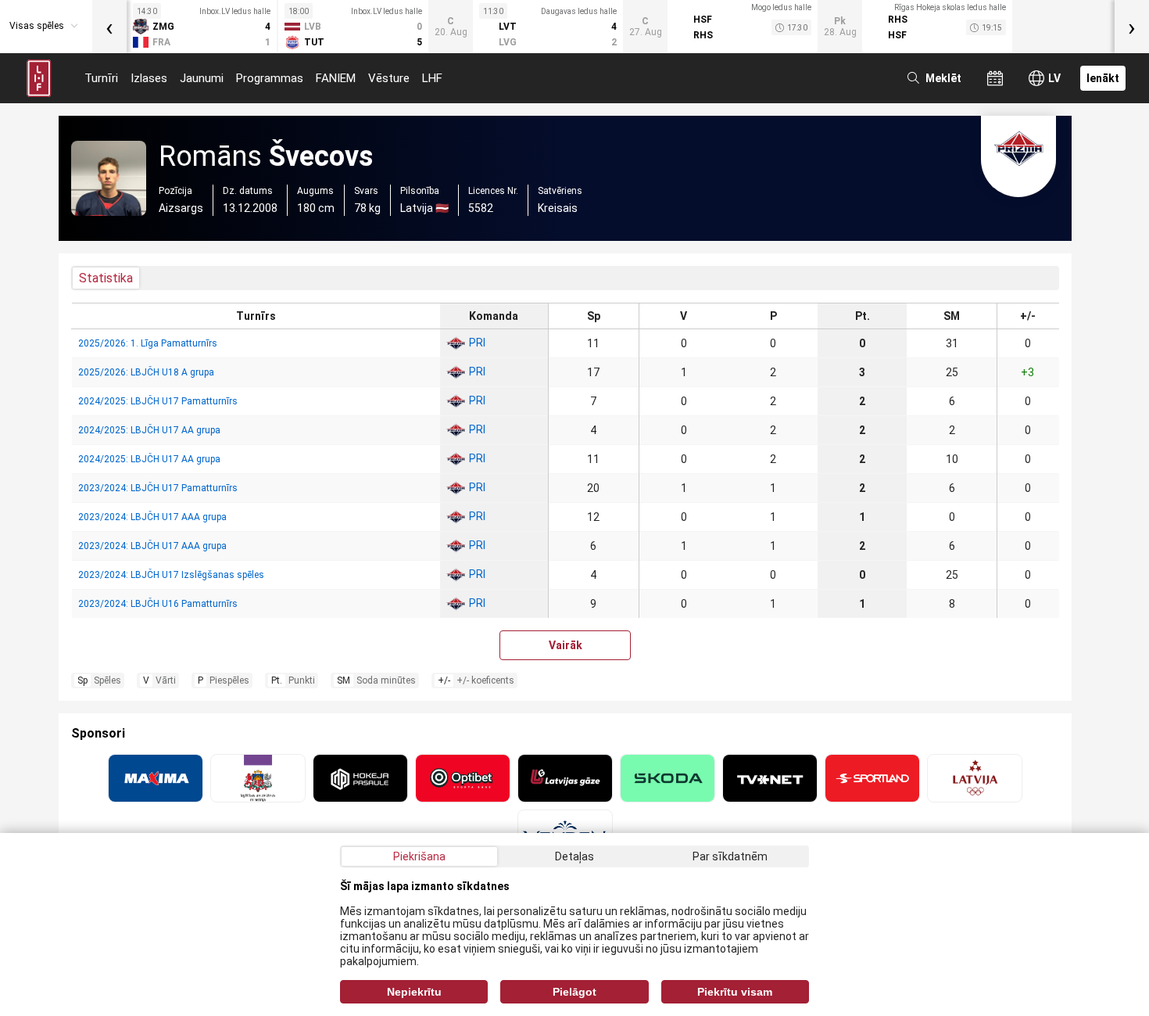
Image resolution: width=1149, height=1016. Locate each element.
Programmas (269, 78)
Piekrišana (419, 856)
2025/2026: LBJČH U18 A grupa (146, 372)
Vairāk (565, 645)
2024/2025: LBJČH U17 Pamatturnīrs (158, 401)
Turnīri (101, 78)
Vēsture (389, 78)
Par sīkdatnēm (730, 856)
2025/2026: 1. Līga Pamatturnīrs (147, 343)
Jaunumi (202, 78)
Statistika (106, 278)
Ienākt (1102, 78)
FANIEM (336, 78)
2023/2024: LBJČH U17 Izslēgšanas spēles (171, 574)
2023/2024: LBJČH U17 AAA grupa (152, 517)
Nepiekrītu (414, 991)
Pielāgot (574, 991)
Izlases (149, 78)
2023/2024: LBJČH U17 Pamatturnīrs (158, 488)
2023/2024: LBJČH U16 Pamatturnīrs (158, 603)
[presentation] (109, 26)
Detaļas (574, 856)
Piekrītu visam (734, 991)
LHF (432, 78)
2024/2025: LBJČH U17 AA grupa (149, 430)
